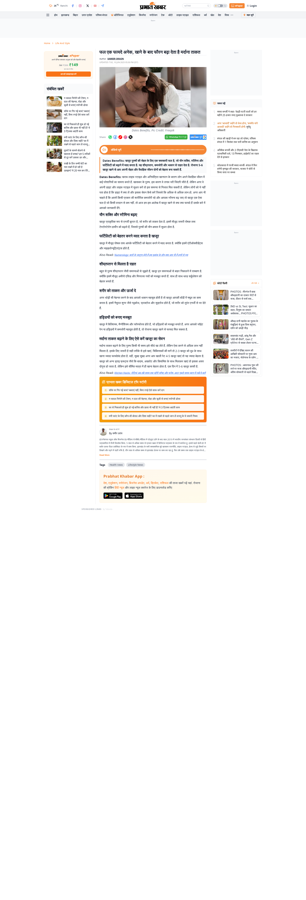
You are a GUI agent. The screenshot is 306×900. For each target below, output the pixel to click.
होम (55, 15)
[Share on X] (130, 137)
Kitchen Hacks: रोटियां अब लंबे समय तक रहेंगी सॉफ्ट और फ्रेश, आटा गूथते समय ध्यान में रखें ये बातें (160, 373)
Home (47, 43)
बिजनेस (142, 15)
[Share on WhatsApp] (110, 137)
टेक (162, 15)
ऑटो (170, 15)
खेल (212, 15)
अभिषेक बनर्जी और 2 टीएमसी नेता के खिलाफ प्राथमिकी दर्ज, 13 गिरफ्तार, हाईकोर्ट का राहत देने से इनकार (238, 153)
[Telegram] (102, 5)
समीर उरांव (117, 433)
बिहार (75, 15)
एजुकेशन (131, 15)
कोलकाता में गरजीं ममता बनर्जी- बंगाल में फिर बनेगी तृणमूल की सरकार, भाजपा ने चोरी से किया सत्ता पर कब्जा (237, 168)
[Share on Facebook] (115, 137)
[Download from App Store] (134, 495)
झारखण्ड (65, 15)
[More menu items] (232, 15)
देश (219, 15)
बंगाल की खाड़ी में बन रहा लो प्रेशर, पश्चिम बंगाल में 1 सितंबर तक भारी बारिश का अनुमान (237, 140)
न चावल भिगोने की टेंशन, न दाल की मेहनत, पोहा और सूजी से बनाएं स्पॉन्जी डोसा (144, 399)
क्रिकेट (154, 483)
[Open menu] (47, 15)
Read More (104, 455)
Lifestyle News (135, 464)
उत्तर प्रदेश (87, 15)
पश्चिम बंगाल (101, 15)
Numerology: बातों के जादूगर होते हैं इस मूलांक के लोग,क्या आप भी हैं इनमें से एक (151, 255)
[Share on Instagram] (125, 137)
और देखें (254, 283)
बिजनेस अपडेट (136, 483)
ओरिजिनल (119, 15)
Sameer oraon (115, 58)
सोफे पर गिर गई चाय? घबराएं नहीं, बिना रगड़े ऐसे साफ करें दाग (136, 390)
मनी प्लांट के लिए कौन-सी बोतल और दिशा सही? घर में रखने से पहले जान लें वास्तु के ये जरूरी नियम (153, 416)
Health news (116, 464)
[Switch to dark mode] (220, 6)
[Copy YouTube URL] (120, 137)
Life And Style (62, 43)
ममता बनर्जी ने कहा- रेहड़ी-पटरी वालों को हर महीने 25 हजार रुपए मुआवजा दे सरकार (237, 113)
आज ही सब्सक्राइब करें (68, 74)
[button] (153, 97)
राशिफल (196, 15)
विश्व (227, 15)
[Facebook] (72, 5)
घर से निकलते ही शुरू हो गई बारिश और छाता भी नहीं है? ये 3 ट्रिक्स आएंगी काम (144, 407)
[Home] (153, 6)
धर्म (205, 15)
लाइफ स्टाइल (182, 15)
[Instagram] (80, 5)
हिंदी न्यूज (119, 487)
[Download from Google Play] (113, 495)
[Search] (208, 5)
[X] (87, 5)
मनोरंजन (153, 15)
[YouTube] (95, 5)
